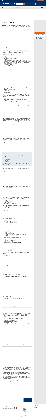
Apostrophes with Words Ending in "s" (40, 36)
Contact (42, 7)
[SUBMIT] (24, 4)
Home (3, 7)
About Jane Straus (35, 407)
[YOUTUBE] (16, 408)
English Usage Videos (30, 7)
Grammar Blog (23, 7)
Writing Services (37, 7)
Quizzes (18, 7)
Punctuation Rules (25, 408)
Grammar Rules (24, 407)
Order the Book (7, 7)
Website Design (21, 416)
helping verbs (24, 383)
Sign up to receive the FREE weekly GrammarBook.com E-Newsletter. (9, 406)
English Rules (13, 7)
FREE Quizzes (24, 410)
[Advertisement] (23, 14)
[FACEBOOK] (34, 0)
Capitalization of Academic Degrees (40, 34)
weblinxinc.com (24, 416)
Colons (17, 306)
